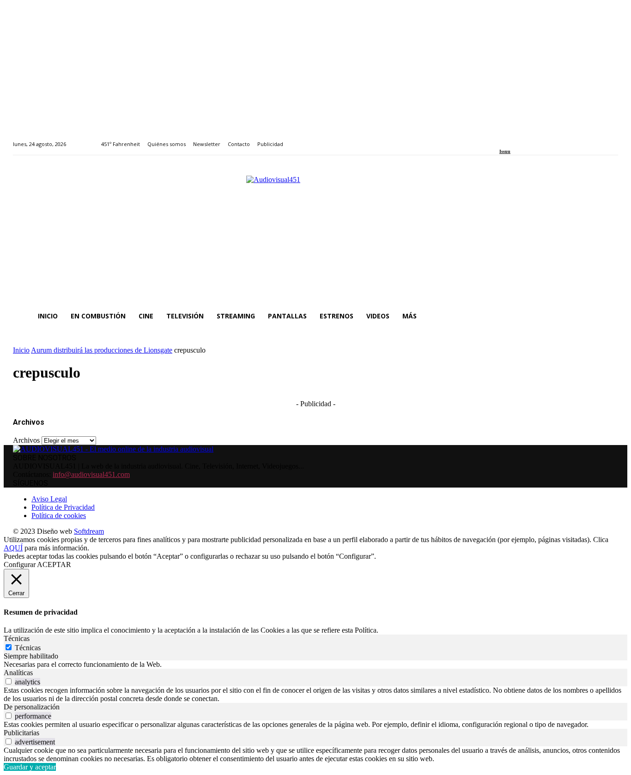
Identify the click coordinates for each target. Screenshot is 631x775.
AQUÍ (13, 548)
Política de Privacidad (63, 507)
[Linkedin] (523, 139)
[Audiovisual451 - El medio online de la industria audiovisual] (315, 235)
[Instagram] (513, 139)
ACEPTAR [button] (54, 564)
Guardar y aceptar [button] (30, 767)
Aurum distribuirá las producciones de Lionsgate (101, 350)
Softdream (89, 531)
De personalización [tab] (32, 707)
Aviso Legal (49, 499)
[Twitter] (533, 139)
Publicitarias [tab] (21, 733)
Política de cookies (58, 515)
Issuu (504, 151)
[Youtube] (544, 139)
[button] (607, 316)
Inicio (21, 350)
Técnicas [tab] (17, 638)
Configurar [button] (20, 564)
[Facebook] (502, 139)
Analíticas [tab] (18, 673)
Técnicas (28, 648)
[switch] (9, 681)
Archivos (26, 440)
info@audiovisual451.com (91, 474)
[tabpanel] (315, 664)
